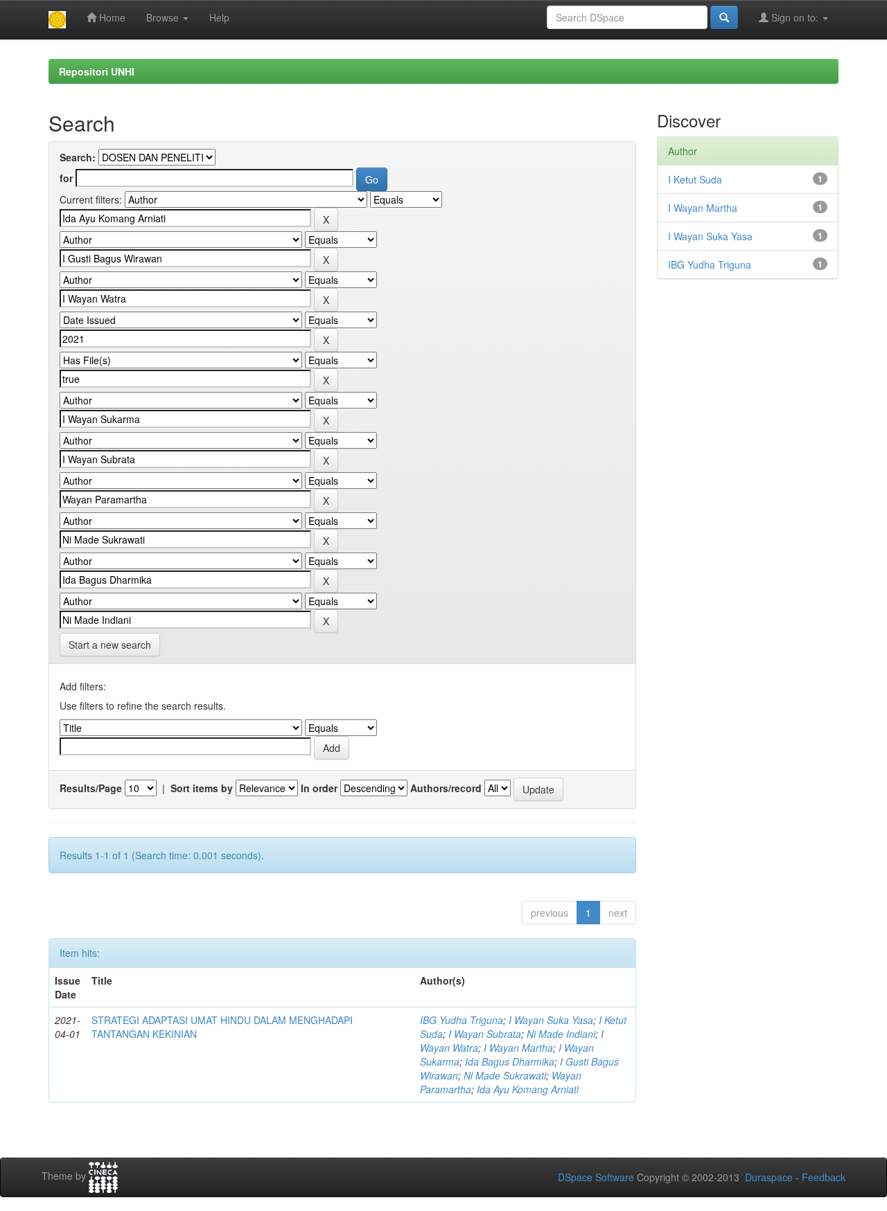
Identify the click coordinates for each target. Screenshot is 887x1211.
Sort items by (201, 788)
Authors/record (446, 788)
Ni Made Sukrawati (505, 1075)
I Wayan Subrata (484, 1034)
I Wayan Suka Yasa (551, 1020)
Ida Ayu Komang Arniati (528, 1089)
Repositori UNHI (96, 71)
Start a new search (110, 645)
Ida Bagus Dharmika (509, 1061)
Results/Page (91, 788)
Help (219, 17)
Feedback (823, 1177)
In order (319, 788)
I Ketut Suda (695, 179)
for (66, 178)
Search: (78, 157)
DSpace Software (596, 1177)
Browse (164, 17)
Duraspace (769, 1177)
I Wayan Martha (518, 1048)
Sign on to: (795, 17)
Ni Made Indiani (561, 1034)
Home (110, 17)
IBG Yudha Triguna (461, 1020)
